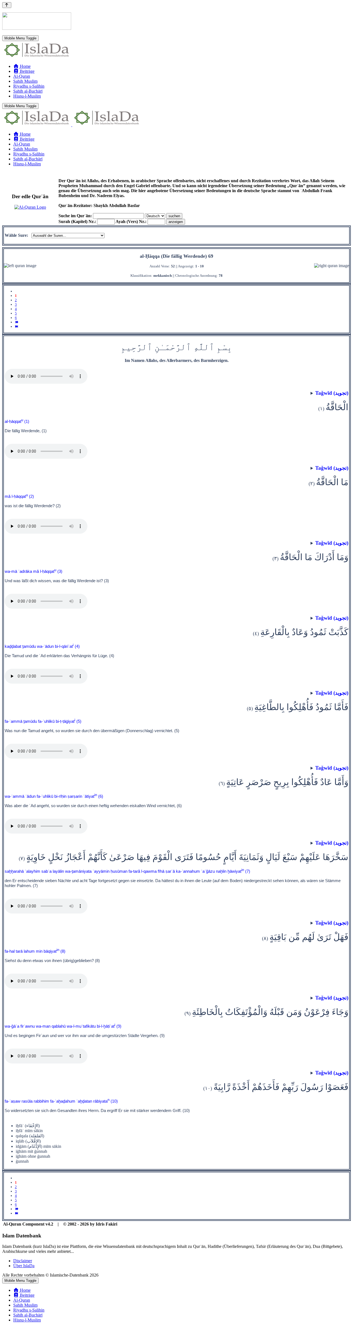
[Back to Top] (6, 5)
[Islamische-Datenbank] (36, 57)
